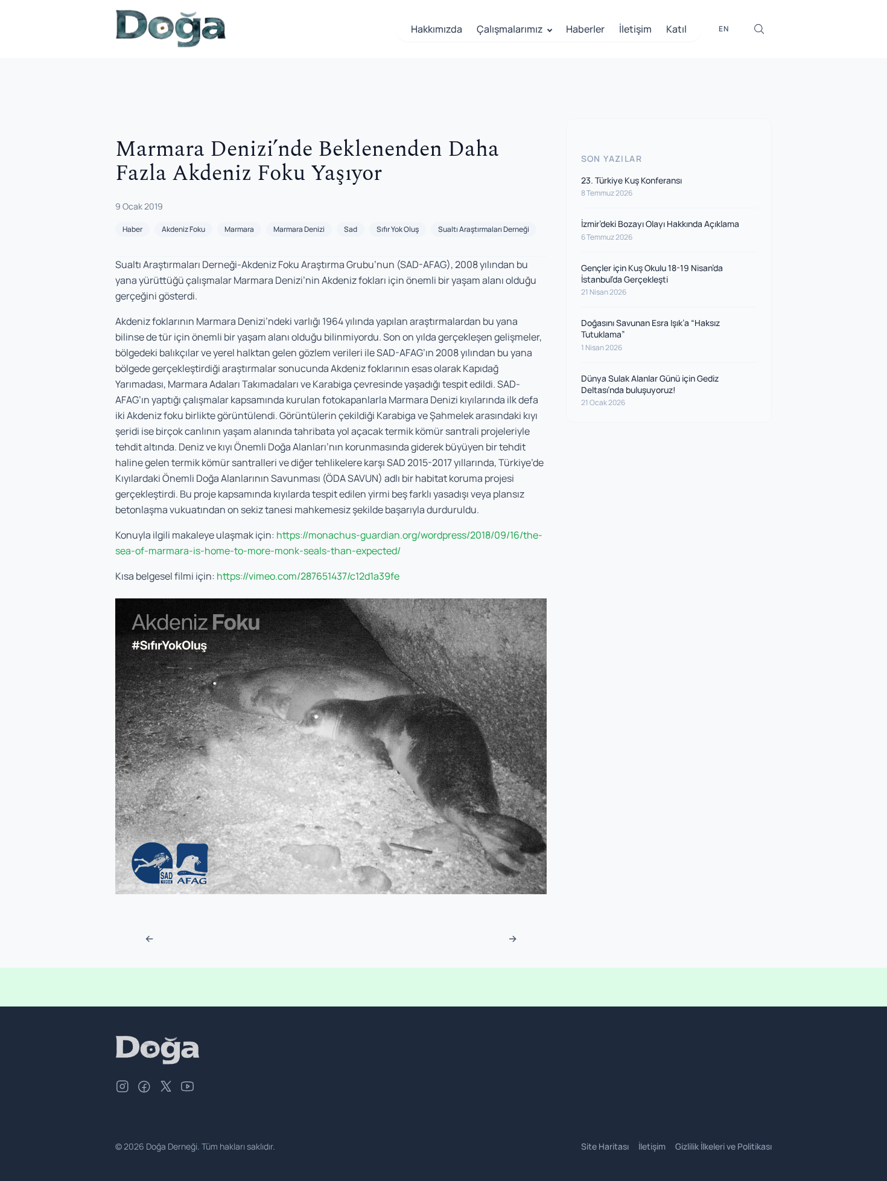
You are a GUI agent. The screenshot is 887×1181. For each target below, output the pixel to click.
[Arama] (759, 29)
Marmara (239, 229)
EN (724, 29)
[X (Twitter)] (166, 1088)
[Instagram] (122, 1088)
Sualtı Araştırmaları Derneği (483, 229)
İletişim (635, 29)
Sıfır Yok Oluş (398, 229)
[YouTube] (187, 1088)
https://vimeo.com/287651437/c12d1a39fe (308, 576)
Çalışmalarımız (510, 29)
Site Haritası (605, 1146)
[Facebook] (144, 1088)
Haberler (585, 29)
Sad (350, 229)
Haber (132, 229)
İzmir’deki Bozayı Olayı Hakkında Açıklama (660, 223)
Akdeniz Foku (183, 229)
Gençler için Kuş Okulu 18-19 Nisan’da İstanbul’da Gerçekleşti (652, 272)
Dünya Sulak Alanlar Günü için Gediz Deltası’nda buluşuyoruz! (650, 383)
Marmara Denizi (299, 229)
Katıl (676, 29)
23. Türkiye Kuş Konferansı (631, 180)
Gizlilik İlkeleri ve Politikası (723, 1146)
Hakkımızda (436, 29)
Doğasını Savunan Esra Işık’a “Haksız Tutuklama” (650, 328)
